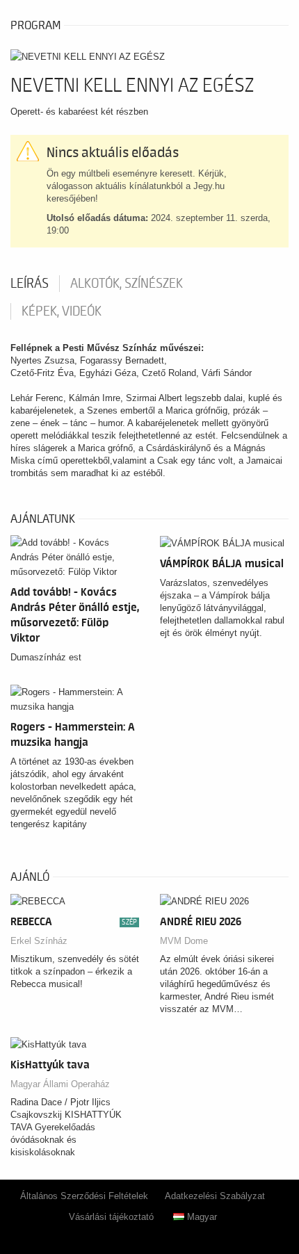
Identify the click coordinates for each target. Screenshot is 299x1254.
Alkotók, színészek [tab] (126, 283)
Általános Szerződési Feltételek (84, 1196)
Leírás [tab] (29, 283)
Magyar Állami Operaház (60, 1084)
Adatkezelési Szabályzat (215, 1196)
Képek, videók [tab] (62, 311)
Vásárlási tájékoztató (111, 1217)
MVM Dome (184, 941)
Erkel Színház (38, 941)
